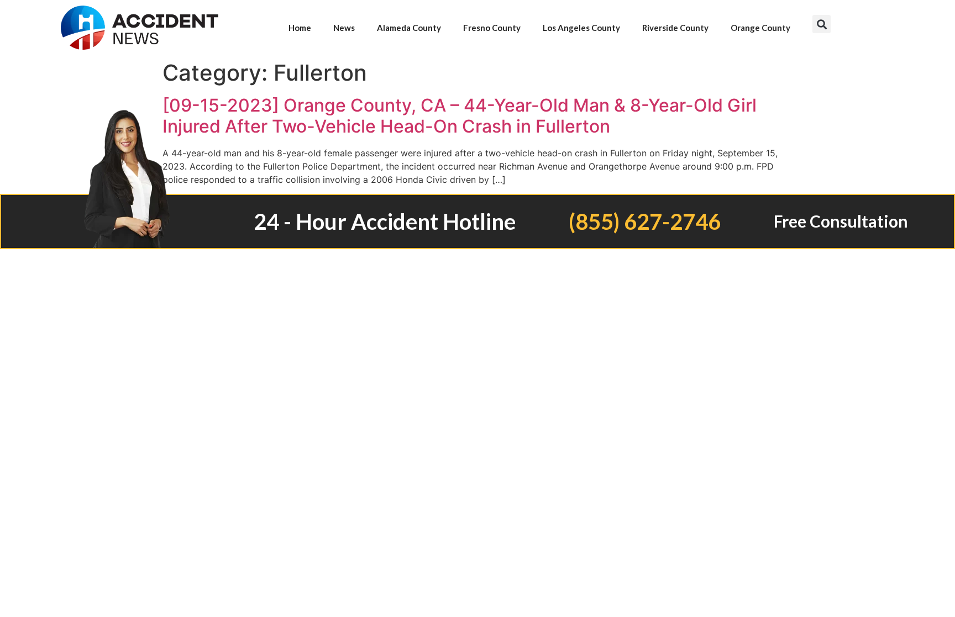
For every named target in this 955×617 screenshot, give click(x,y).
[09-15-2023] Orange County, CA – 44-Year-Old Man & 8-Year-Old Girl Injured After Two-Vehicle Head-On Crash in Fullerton (459, 115)
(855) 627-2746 (645, 221)
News (344, 28)
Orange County (760, 28)
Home (299, 28)
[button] (821, 24)
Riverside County (675, 28)
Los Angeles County (581, 28)
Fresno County (492, 28)
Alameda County (409, 28)
